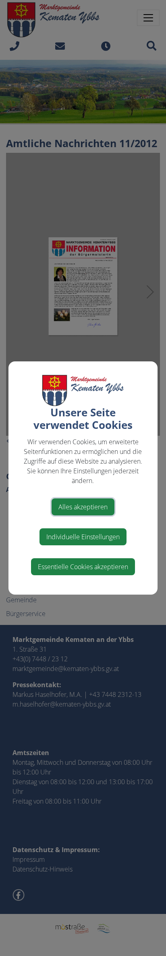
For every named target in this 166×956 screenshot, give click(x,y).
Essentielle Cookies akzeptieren (83, 566)
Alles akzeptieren (83, 506)
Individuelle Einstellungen (83, 536)
